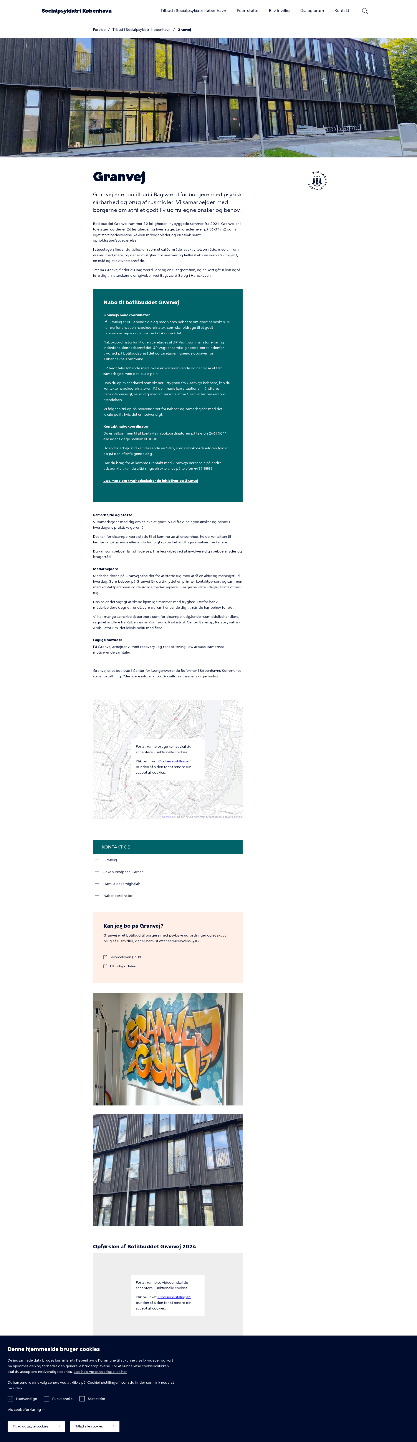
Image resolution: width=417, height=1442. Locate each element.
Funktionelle (62, 1399)
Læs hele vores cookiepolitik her (100, 1372)
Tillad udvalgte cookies (31, 1426)
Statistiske (96, 1399)
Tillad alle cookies (89, 1426)
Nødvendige (26, 1399)
